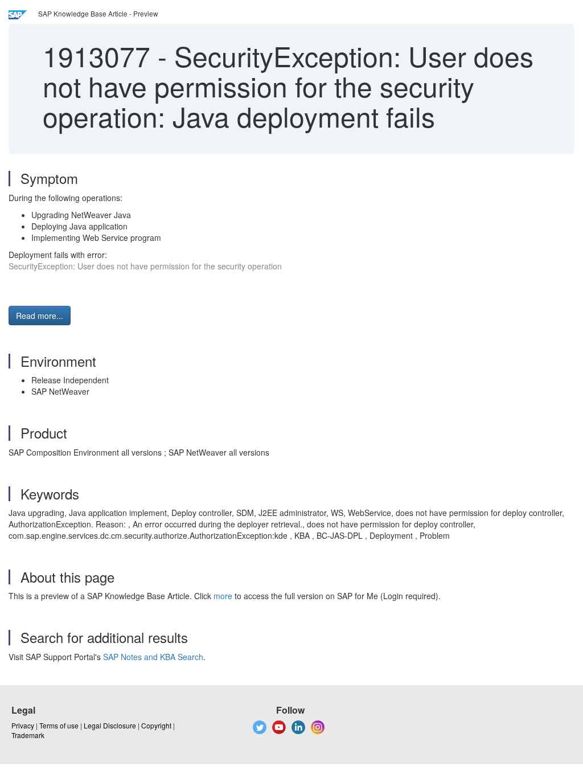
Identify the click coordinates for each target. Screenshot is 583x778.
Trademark (27, 735)
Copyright (156, 725)
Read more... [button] (39, 315)
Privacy (22, 725)
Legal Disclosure (110, 725)
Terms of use (59, 725)
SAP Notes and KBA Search (153, 656)
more (223, 595)
